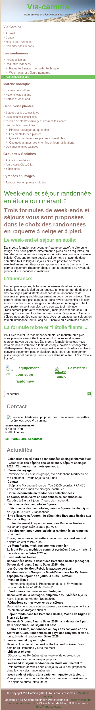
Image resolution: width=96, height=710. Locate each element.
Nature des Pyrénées (18, 41)
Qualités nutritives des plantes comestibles (37, 138)
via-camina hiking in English (27, 640)
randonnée (24, 381)
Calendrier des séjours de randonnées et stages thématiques (49, 458)
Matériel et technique (18, 94)
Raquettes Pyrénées (18, 64)
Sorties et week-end (18, 99)
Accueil (10, 33)
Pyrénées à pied (16, 59)
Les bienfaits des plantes (25, 134)
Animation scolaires (18, 160)
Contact (10, 37)
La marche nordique (18, 90)
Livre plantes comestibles (21, 116)
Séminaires (13, 168)
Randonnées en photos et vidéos (26, 182)
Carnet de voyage (19, 470)
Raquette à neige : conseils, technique (34, 68)
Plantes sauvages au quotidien (29, 129)
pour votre (24, 375)
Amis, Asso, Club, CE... (19, 164)
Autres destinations (17, 76)
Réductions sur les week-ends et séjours (35, 602)
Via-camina (48, 6)
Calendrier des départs (20, 46)
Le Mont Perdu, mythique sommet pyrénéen (38, 545)
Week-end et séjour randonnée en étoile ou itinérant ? (45, 663)
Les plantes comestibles (20, 125)
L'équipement (27, 368)
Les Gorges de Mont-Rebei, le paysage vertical (40, 568)
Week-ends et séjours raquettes (29, 72)
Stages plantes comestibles (22, 112)
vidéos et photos (19, 651)
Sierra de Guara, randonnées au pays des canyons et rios (47, 629)
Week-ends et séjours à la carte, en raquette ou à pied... (46, 674)
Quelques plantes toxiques (22, 146)
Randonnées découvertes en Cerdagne (34, 591)
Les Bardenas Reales (22, 557)
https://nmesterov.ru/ (48, 706)
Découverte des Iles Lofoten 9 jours (32, 504)
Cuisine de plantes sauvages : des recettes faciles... (37, 121)
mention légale (18, 579)
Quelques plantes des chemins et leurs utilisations (41, 142)
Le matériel (77, 368)
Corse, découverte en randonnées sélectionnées (41, 493)
